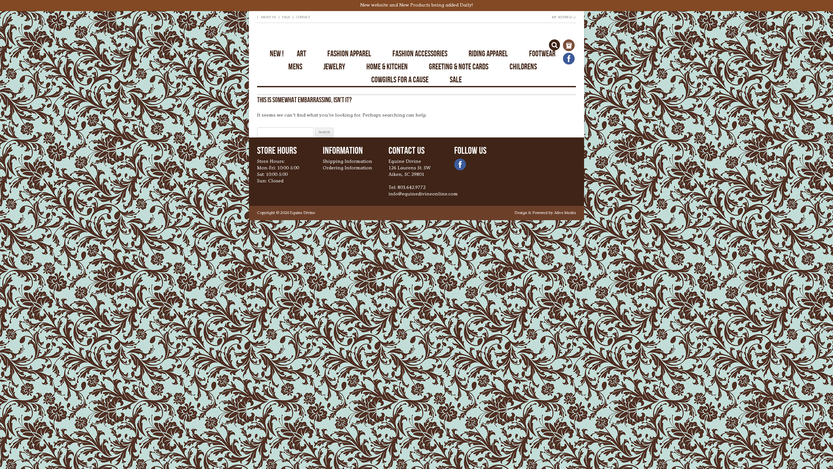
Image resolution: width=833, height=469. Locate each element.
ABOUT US (268, 17)
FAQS (286, 17)
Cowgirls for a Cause (400, 79)
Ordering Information (347, 168)
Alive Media (565, 213)
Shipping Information (347, 162)
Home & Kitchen (387, 66)
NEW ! (277, 53)
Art (301, 53)
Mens (295, 66)
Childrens (523, 66)
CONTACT (303, 17)
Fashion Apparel (349, 53)
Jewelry (334, 66)
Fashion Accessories (419, 53)
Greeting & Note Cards (458, 66)
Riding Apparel (488, 53)
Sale (456, 79)
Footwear (542, 53)
